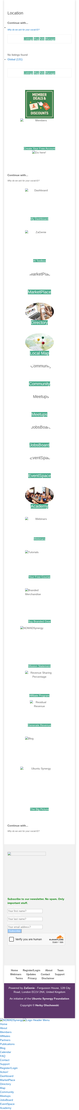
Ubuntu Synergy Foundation (50, 998)
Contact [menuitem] (4, 1060)
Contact (45, 974)
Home (14, 970)
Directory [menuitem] (5, 1083)
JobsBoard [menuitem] (6, 1099)
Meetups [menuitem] (5, 1095)
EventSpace (39, 475)
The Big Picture (39, 809)
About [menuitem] (3, 1028)
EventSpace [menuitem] (7, 1103)
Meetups (39, 414)
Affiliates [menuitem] (5, 1036)
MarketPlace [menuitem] (7, 1079)
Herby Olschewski (47, 1005)
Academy (39, 506)
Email (10, 922)
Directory (39, 322)
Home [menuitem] (3, 1024)
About (48, 970)
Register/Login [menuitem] (9, 1068)
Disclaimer (48, 978)
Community (39, 383)
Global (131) (15, 59)
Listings (28, 38)
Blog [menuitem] (2, 1048)
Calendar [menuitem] (5, 1052)
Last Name (14, 914)
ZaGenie (29, 987)
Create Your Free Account (39, 148)
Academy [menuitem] (5, 1107)
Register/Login (31, 970)
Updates (31, 974)
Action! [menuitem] (4, 1071)
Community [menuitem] (7, 1091)
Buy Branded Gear (39, 621)
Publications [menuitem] (7, 1044)
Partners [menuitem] (5, 1040)
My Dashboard (39, 218)
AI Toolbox (39, 260)
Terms (19, 978)
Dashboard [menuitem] (6, 1075)
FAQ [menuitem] (2, 1056)
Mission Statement (39, 666)
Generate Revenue (39, 725)
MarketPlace (39, 292)
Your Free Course (39, 576)
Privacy (32, 978)
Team (60, 970)
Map (36, 38)
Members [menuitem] (6, 1032)
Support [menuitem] (5, 1064)
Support (59, 974)
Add (42, 38)
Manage (50, 38)
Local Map (39, 353)
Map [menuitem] (2, 1087)
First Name (14, 906)
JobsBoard (39, 445)
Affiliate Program (39, 695)
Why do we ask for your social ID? (23, 30)
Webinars (39, 538)
